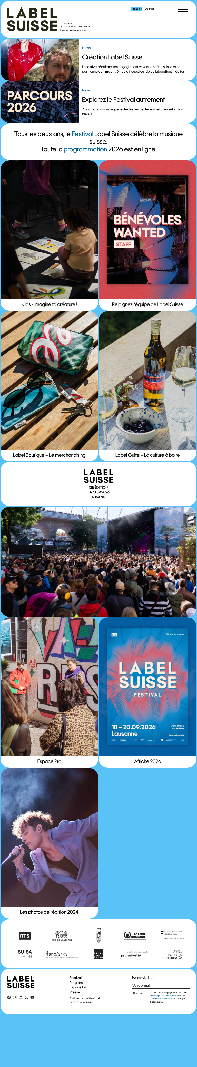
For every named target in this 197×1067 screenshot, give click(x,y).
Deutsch (149, 9)
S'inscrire (137, 993)
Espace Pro (78, 987)
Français (137, 9)
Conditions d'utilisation (161, 998)
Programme (79, 982)
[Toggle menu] (182, 10)
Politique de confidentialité (85, 998)
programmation (85, 149)
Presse (75, 992)
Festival (82, 134)
